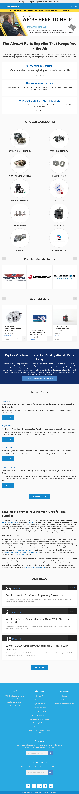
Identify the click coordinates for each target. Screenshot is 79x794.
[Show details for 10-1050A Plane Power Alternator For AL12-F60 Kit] (14, 317)
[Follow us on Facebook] (34, 786)
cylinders (31, 522)
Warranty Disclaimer (39, 708)
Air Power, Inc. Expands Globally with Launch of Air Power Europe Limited (36, 450)
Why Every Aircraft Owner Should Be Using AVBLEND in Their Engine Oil (38, 620)
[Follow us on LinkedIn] (51, 786)
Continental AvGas (11, 552)
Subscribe (50, 753)
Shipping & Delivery (39, 723)
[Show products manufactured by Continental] (14, 277)
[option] (39, 24)
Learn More (39, 75)
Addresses (64, 700)
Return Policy (39, 700)
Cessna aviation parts (23, 550)
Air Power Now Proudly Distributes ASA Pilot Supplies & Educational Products (38, 429)
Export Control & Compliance (39, 719)
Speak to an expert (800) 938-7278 (48, 2)
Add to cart (24, 338)
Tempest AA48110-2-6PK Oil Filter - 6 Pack (38, 331)
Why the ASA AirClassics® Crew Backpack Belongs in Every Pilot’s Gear (37, 647)
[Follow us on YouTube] (39, 786)
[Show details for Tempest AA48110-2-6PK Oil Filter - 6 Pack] (39, 317)
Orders (64, 696)
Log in (23, 2)
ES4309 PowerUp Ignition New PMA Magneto (62, 329)
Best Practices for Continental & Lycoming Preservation (35, 595)
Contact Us (39, 696)
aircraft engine (21, 554)
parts (16, 522)
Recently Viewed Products (64, 704)
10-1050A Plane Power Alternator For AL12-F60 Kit (12, 329)
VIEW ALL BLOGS (39, 667)
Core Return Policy (39, 711)
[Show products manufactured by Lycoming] (39, 277)
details (8, 417)
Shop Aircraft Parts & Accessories (39, 379)
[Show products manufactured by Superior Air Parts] (64, 277)
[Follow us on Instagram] (45, 786)
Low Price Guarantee (39, 715)
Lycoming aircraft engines (31, 552)
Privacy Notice (39, 727)
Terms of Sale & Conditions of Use (39, 732)
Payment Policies (39, 704)
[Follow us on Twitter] (28, 786)
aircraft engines (7, 522)
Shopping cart (72, 5)
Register (32, 2)
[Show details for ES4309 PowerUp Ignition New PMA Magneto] (65, 317)
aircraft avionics (27, 561)
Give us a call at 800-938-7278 (34, 567)
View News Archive (39, 496)
